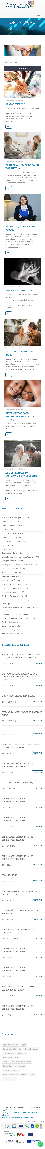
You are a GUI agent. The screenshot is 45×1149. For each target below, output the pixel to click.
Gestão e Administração (11, 568)
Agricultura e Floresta (10, 1045)
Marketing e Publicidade (11, 592)
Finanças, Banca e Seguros (12, 561)
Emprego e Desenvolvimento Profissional (17, 1062)
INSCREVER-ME (37, 663)
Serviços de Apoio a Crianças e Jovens (16, 618)
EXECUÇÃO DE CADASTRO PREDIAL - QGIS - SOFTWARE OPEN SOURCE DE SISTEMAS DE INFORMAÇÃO (20, 677)
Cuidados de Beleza (9, 537)
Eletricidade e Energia (10, 553)
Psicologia (6, 604)
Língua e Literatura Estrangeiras (14, 584)
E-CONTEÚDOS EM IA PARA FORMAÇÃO (18, 696)
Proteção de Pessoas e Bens (13, 600)
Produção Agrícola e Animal (12, 596)
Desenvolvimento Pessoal (12, 541)
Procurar (22, 68)
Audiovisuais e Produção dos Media (16, 518)
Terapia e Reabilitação (10, 634)
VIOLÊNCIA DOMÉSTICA (19, 290)
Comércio (5, 529)
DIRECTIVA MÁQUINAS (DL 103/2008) (17, 782)
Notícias (32, 1075)
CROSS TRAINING (9, 875)
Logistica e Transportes (11, 1070)
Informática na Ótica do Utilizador (15, 580)
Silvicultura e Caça (9, 630)
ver (8, 127)
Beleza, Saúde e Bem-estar (12, 1049)
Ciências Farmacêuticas (11, 525)
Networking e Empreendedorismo (14, 1075)
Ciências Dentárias (9, 522)
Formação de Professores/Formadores (17, 565)
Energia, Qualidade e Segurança (14, 1066)
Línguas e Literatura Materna (13, 588)
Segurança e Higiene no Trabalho (15, 614)
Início (10, 30)
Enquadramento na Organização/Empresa (18, 557)
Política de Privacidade (35, 1122)
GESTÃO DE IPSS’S (15, 104)
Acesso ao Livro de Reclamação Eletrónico (18, 1118)
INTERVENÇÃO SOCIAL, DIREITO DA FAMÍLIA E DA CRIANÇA (20, 416)
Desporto (5, 545)
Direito (4, 549)
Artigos (23, 1045)
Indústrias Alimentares (10, 576)
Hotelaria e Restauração (11, 572)
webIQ (4, 1110)
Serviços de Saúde (9, 622)
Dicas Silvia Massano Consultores (14, 1053)
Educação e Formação (10, 1057)
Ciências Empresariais (31, 1049)
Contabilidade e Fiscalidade (12, 533)
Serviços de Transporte (11, 626)
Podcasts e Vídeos (9, 1079)
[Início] (20, 4)
